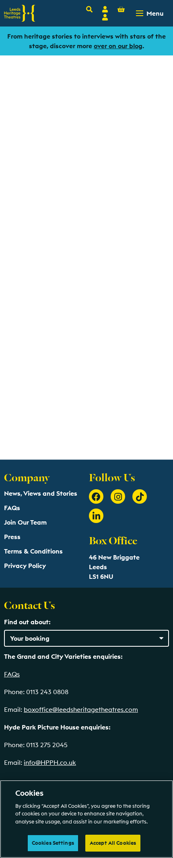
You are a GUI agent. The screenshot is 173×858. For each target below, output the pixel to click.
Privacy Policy (25, 566)
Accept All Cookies (113, 843)
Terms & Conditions (33, 551)
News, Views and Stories (40, 493)
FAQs (12, 508)
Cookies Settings (53, 843)
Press (12, 537)
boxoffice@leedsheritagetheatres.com (81, 709)
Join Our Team (25, 522)
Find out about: (27, 622)
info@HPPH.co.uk (50, 762)
